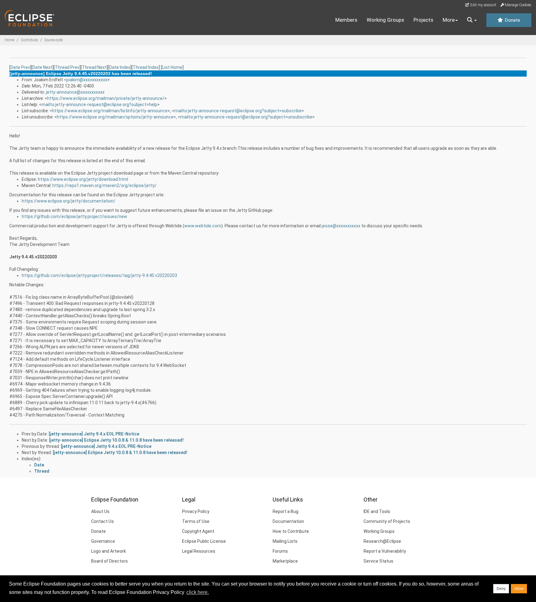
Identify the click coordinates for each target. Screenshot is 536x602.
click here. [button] (197, 592)
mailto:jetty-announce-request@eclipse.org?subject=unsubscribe (246, 116)
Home (9, 40)
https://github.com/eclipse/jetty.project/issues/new (74, 216)
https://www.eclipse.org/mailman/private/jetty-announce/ (105, 98)
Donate (511, 20)
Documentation (288, 521)
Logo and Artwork (108, 551)
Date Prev (20, 67)
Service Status (378, 561)
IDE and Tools (377, 511)
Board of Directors (109, 561)
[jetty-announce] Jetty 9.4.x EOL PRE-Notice (94, 433)
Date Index (119, 67)
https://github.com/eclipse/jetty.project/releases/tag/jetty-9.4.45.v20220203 (99, 275)
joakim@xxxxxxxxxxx (86, 79)
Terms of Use (195, 521)
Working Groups (385, 20)
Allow (519, 588)
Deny (501, 588)
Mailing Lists (285, 541)
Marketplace (285, 561)
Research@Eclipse (382, 541)
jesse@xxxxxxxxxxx (341, 225)
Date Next (42, 67)
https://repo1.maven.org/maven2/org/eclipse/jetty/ (104, 185)
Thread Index (146, 67)
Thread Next (94, 67)
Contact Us (102, 521)
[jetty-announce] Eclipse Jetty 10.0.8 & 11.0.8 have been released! (116, 440)
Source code (53, 40)
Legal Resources (198, 551)
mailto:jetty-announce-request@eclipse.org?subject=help (99, 104)
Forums (280, 551)
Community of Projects (387, 521)
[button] (472, 20)
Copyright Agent (198, 531)
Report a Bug (285, 511)
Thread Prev (67, 67)
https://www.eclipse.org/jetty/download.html (83, 179)
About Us (100, 511)
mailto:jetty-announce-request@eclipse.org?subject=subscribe (238, 110)
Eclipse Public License (204, 541)
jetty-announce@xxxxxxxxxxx (75, 92)
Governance (103, 541)
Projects (423, 20)
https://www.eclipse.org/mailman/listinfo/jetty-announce (110, 110)
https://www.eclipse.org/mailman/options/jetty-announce (115, 116)
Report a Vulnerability (385, 551)
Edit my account (482, 5)
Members (346, 20)
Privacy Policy (195, 511)
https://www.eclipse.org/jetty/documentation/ (68, 200)
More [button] (449, 20)
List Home (172, 67)
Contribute (29, 40)
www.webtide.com (202, 225)
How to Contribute (291, 531)
